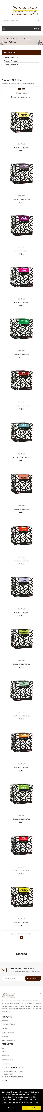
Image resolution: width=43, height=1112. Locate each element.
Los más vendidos (7, 1060)
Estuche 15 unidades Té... (21, 199)
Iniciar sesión (6, 1064)
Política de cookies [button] (31, 1102)
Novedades (5, 1055)
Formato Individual (11, 65)
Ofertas (4, 1051)
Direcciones (5, 1036)
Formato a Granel (11, 61)
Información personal (8, 1024)
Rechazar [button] (11, 1108)
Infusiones (9, 52)
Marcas (21, 954)
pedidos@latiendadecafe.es (14, 1076)
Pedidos (4, 1028)
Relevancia (24, 97)
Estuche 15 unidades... (21, 147)
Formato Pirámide (11, 57)
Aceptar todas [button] (31, 1108)
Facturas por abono (8, 1032)
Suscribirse (34, 978)
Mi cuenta (7, 1017)
